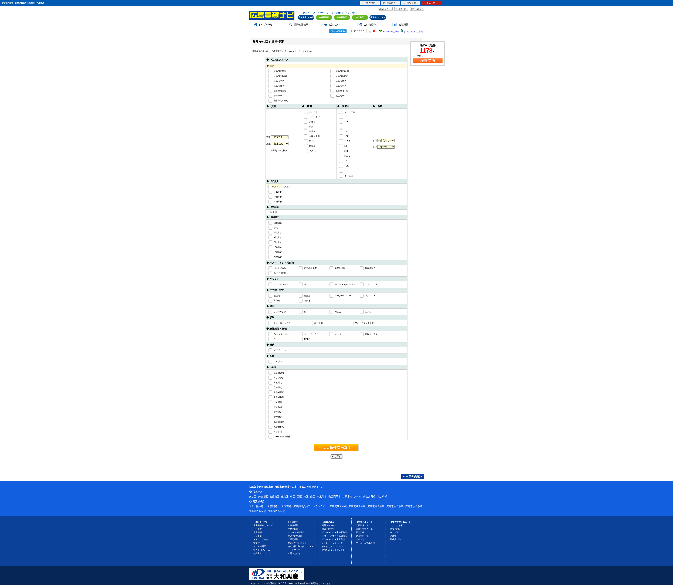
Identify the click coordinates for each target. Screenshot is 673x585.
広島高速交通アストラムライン (310, 506)
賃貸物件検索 (301, 24)
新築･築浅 (395, 529)
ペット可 (394, 532)
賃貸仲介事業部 (295, 536)
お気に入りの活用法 (413, 31)
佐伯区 (284, 496)
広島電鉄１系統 (338, 506)
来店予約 (431, 3)
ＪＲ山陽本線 (256, 506)
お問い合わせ (416, 9)
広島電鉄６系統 (413, 506)
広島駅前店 (342, 17)
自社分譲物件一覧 (364, 529)
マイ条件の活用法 (390, 31)
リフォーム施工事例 (365, 543)
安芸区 (252, 496)
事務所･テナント (378, 17)
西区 (299, 496)
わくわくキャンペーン (332, 546)
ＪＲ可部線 (285, 506)
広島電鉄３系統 (376, 506)
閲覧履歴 (411, 3)
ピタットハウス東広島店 (333, 539)
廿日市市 (347, 496)
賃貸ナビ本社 (328, 529)
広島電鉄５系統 (394, 506)
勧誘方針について (261, 553)
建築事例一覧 (362, 536)
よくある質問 (259, 546)
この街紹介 (370, 24)
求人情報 (257, 532)
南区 (312, 496)
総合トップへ (384, 9)
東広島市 (322, 496)
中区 (292, 496)
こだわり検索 (396, 525)
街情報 (256, 543)
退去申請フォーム (261, 550)
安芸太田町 (369, 496)
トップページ (266, 24)
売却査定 (360, 539)
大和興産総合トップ (262, 525)
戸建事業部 (293, 529)
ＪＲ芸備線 (271, 506)
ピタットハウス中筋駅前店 (334, 532)
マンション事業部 (296, 532)
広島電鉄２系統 (357, 506)
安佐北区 (263, 496)
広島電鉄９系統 (276, 511)
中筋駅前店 (324, 17)
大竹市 (357, 496)
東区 (306, 496)
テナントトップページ (332, 543)
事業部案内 (293, 522)
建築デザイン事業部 (297, 543)
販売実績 (360, 532)
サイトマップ (400, 9)
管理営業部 (293, 539)
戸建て (393, 536)
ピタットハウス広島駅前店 (334, 536)
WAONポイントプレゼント (334, 550)
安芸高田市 (334, 496)
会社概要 (404, 24)
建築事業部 (293, 525)
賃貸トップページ (330, 525)
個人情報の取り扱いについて (301, 546)
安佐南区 (274, 496)
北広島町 (382, 496)
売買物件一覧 (362, 525)
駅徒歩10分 (395, 539)
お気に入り (335, 24)
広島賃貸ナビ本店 (306, 17)
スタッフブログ (260, 539)
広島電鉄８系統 (257, 511)
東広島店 (360, 17)
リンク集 (257, 536)
